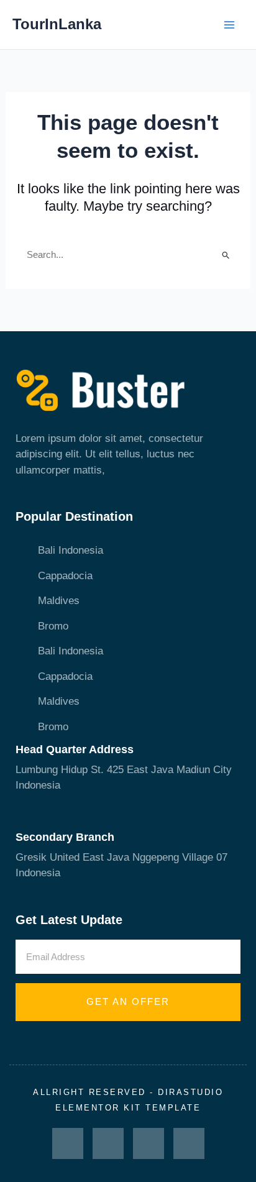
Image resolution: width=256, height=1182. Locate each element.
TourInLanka (56, 24)
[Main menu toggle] (230, 25)
